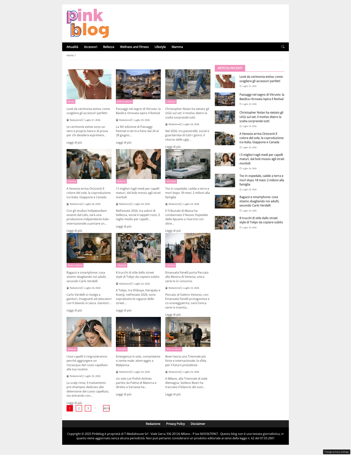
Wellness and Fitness (134, 47)
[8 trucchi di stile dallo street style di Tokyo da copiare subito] (225, 223)
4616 (106, 408)
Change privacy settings (336, 451)
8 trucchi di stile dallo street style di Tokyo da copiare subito (137, 274)
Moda (71, 101)
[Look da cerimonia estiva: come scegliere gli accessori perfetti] (225, 81)
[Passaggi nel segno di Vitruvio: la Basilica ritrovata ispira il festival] (225, 99)
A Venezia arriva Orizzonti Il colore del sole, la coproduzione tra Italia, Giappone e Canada (89, 193)
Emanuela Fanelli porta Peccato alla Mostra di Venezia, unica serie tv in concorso (187, 276)
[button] (283, 47)
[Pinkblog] (88, 23)
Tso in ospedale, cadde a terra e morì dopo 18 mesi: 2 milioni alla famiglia (187, 193)
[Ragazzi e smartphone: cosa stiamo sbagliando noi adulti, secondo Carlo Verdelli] (225, 201)
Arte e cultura (124, 101)
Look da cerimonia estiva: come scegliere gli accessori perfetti (88, 111)
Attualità (72, 47)
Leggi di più (74, 142)
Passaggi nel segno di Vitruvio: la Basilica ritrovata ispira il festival (138, 111)
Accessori (90, 47)
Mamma (177, 47)
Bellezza (108, 47)
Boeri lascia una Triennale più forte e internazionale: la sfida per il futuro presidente (185, 360)
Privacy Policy (175, 424)
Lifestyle (160, 47)
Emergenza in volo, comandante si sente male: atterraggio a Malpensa (138, 360)
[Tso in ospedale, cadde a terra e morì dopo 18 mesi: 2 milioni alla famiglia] (225, 180)
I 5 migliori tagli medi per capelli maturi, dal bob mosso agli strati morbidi (138, 193)
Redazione (153, 424)
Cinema (72, 181)
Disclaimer (198, 424)
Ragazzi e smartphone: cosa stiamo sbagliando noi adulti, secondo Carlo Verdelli (86, 276)
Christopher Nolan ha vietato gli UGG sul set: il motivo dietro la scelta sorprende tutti (187, 113)
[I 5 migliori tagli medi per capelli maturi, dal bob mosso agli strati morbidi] (225, 159)
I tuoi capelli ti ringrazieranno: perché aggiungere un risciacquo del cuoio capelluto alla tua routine (87, 362)
